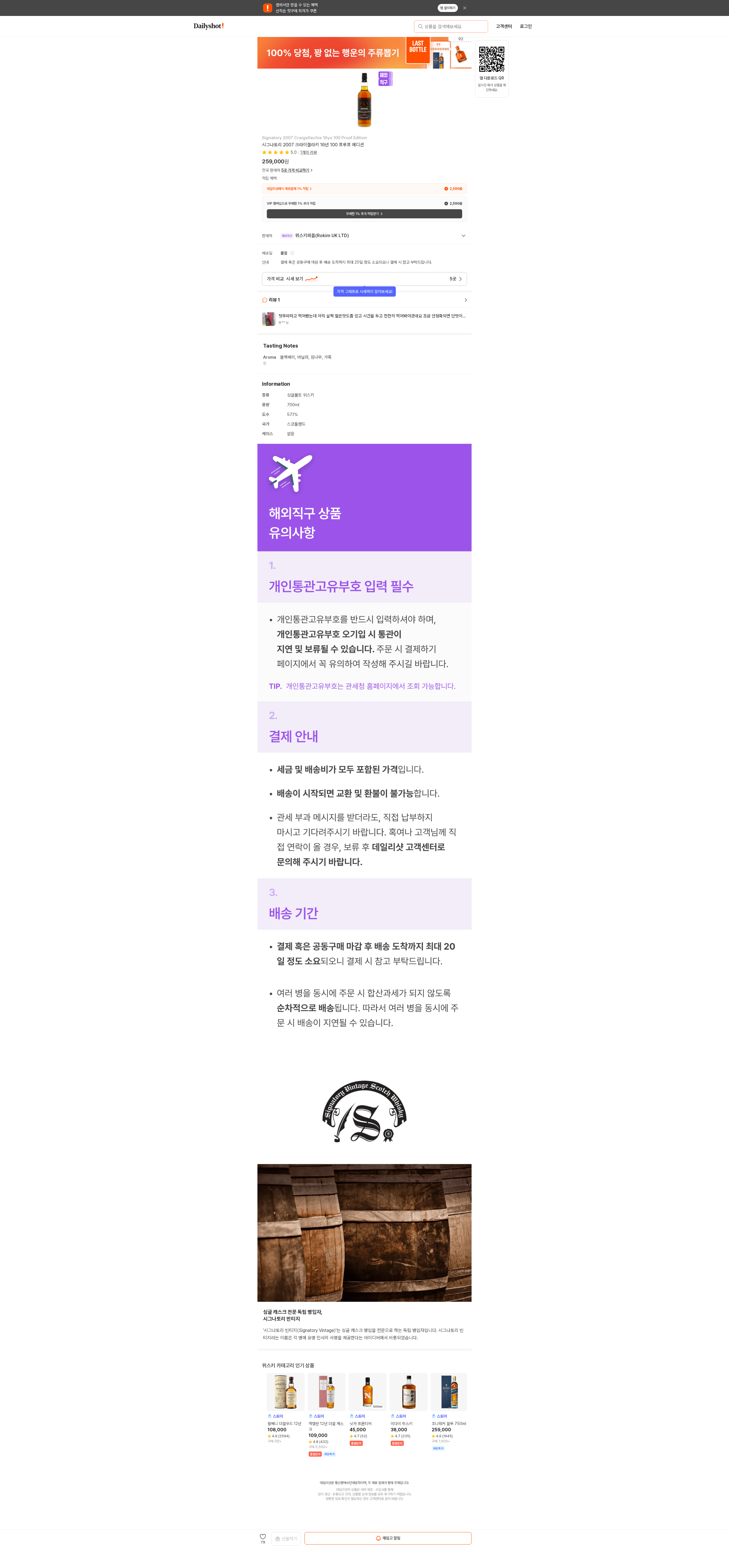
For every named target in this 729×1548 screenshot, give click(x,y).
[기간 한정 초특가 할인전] (364, 53)
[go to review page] (465, 300)
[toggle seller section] (463, 235)
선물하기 (290, 1538)
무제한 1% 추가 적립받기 (362, 214)
